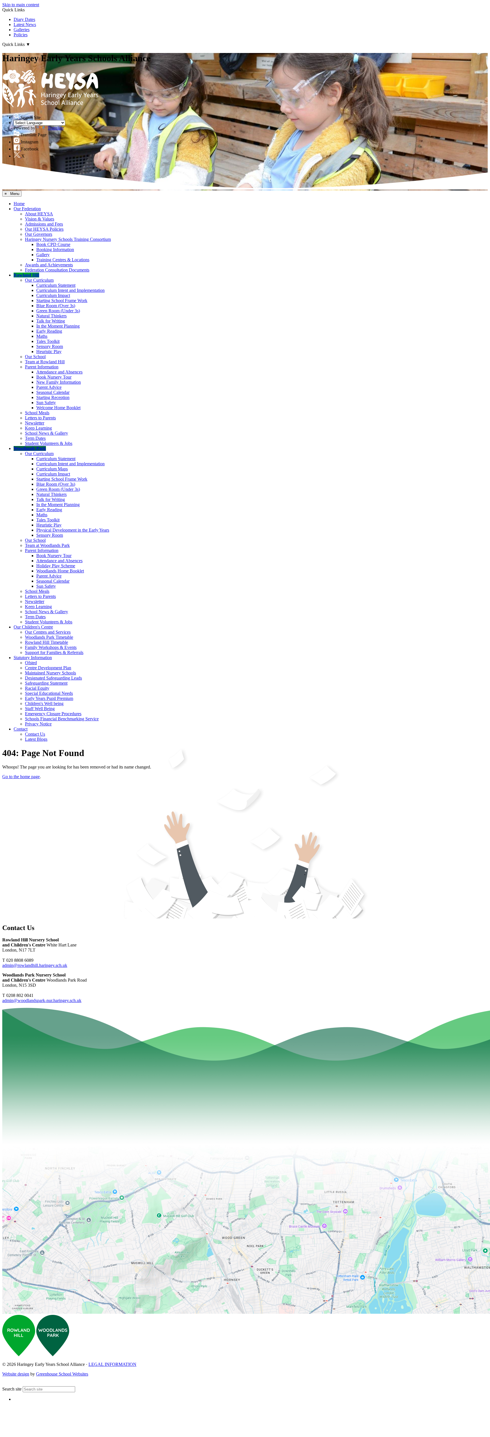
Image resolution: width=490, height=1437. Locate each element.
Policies (21, 34)
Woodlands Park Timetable (49, 637)
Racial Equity (37, 688)
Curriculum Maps (52, 468)
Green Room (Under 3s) (58, 310)
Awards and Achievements (49, 264)
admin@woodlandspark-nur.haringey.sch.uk (41, 1000)
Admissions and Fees (44, 224)
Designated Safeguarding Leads (53, 678)
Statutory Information (33, 657)
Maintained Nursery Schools (50, 672)
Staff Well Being (40, 708)
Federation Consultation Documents (57, 270)
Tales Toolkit (48, 341)
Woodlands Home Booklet (60, 570)
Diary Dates (24, 19)
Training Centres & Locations (62, 259)
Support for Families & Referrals (54, 652)
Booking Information (55, 249)
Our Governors (38, 234)
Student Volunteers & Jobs (48, 443)
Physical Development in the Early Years (72, 530)
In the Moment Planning (58, 326)
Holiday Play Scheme (55, 565)
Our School (35, 356)
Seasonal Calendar (52, 392)
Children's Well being (44, 703)
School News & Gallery (46, 433)
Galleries (21, 29)
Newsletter (34, 423)
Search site (12, 1389)
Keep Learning (38, 428)
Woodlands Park (30, 448)
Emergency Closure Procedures (53, 713)
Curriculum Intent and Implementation (70, 290)
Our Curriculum (39, 280)
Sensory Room (49, 346)
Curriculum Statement (55, 285)
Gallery (43, 254)
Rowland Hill (26, 275)
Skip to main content (20, 4)
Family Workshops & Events (51, 647)
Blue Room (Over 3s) (55, 305)
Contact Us (35, 734)
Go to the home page (21, 776)
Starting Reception (52, 397)
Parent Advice (49, 387)
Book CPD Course (53, 244)
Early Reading (49, 331)
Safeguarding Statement (46, 683)
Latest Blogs (36, 739)
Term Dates (35, 438)
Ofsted (31, 662)
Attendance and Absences (59, 372)
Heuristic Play (49, 351)
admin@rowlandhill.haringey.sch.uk (34, 965)
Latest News (25, 24)
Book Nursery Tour (53, 377)
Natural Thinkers (51, 315)
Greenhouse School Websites (62, 1374)
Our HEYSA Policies (44, 229)
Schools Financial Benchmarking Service (62, 718)
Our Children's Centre (33, 627)
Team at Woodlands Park (47, 545)
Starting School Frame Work (61, 300)
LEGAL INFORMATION (112, 1364)
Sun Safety (46, 402)
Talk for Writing (50, 321)
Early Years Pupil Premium (49, 698)
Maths (41, 336)
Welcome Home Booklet (58, 407)
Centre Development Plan (48, 667)
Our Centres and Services (48, 632)
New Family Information (58, 382)
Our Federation (27, 208)
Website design (15, 1374)
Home (19, 203)
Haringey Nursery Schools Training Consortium (68, 239)
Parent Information (41, 366)
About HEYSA (39, 213)
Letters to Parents (40, 417)
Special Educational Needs (49, 693)
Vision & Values (39, 218)
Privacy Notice (38, 723)
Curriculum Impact (53, 295)
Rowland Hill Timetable (46, 642)
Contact (21, 729)
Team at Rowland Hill (45, 361)
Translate (56, 128)
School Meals (37, 412)
